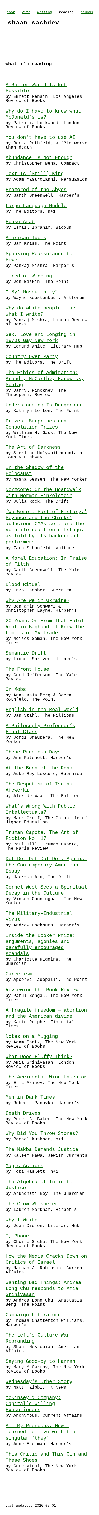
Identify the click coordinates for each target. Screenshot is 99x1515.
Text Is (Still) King (35, 174)
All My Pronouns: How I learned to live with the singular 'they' (40, 1432)
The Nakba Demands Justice (42, 1149)
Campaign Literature (33, 1315)
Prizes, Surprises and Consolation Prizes (36, 424)
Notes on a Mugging (32, 1036)
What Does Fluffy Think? (39, 1057)
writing (44, 12)
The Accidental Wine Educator (46, 1077)
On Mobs (16, 689)
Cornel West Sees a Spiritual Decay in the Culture (46, 890)
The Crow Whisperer (32, 1204)
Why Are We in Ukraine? (37, 601)
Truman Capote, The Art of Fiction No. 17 (42, 835)
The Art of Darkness (33, 447)
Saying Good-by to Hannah (40, 1361)
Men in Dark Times (30, 1097)
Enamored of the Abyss (36, 190)
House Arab (20, 222)
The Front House (27, 669)
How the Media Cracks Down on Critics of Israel (46, 1259)
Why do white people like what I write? (40, 311)
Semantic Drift (26, 653)
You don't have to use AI (40, 137)
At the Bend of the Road (39, 768)
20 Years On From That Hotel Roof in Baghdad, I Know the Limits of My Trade (45, 627)
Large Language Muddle (36, 206)
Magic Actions (24, 1166)
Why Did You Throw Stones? (42, 1133)
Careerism (19, 974)
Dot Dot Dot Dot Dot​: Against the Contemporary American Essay (46, 865)
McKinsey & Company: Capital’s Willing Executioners (33, 1404)
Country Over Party (32, 357)
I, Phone (17, 1236)
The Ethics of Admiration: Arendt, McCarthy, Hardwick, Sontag (45, 379)
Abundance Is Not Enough (39, 158)
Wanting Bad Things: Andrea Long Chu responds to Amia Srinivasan (43, 1289)
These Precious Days (33, 752)
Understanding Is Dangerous (43, 405)
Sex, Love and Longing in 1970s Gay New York (40, 338)
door (11, 12)
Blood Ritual (23, 585)
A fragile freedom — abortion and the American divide (46, 1013)
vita (26, 12)
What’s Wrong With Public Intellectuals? (40, 809)
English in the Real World (42, 710)
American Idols (26, 238)
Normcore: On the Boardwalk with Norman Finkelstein (43, 493)
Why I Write (21, 1220)
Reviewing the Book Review (42, 990)
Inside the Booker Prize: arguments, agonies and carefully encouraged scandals (40, 945)
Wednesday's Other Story (39, 1382)
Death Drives (23, 1113)
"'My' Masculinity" (32, 292)
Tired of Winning (29, 276)
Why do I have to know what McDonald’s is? (43, 114)
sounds (87, 12)
